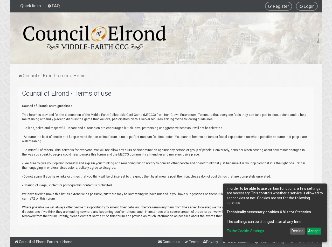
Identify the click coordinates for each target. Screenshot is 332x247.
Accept (314, 231)
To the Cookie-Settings (245, 231)
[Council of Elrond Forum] (94, 37)
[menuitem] (53, 6)
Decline (297, 231)
